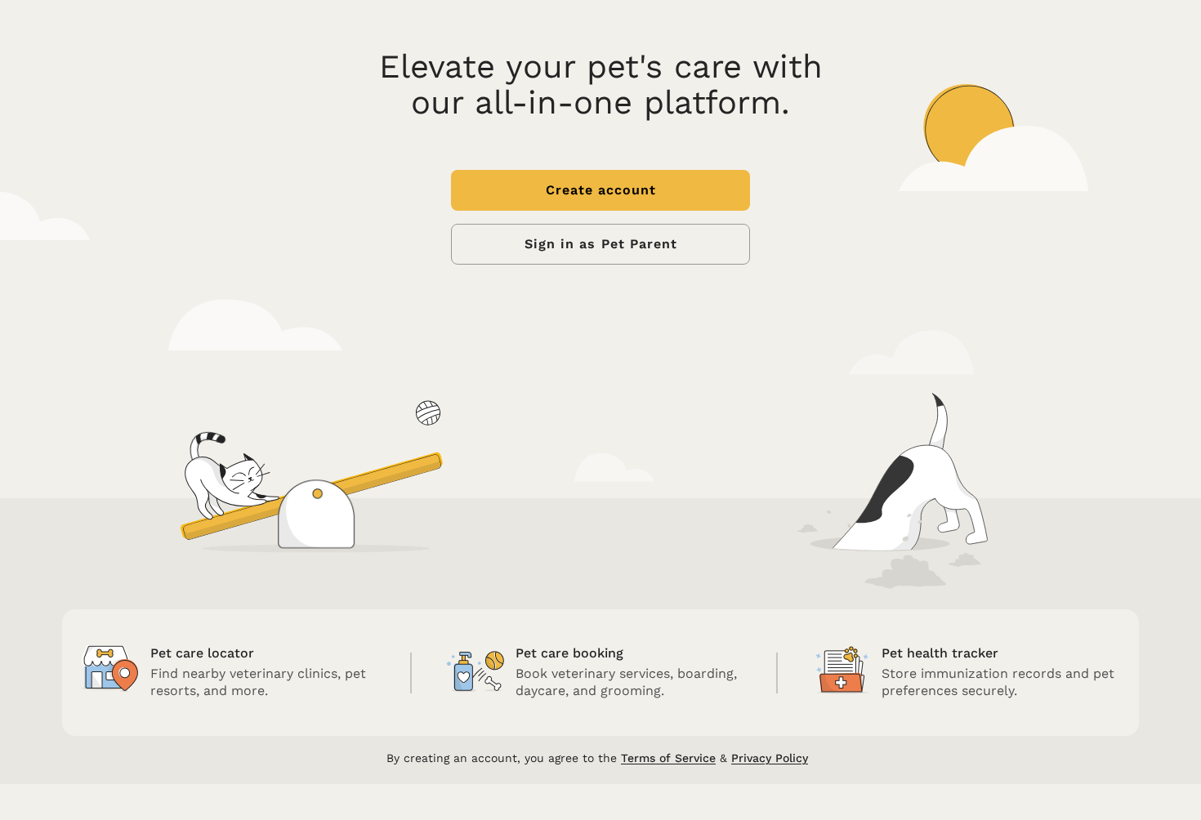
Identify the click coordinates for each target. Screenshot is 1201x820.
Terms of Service (668, 757)
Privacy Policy (769, 757)
